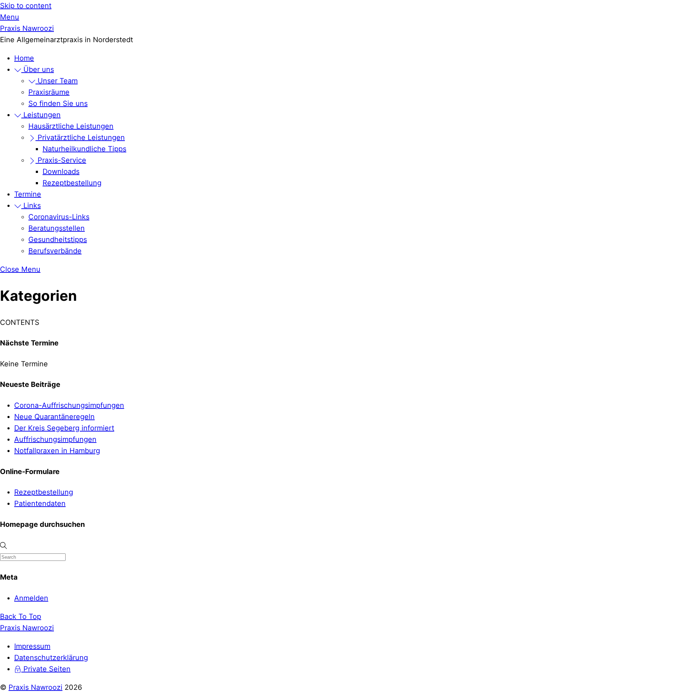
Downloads (61, 171)
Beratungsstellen (56, 228)
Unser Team (56, 81)
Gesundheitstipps (57, 239)
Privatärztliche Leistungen (80, 137)
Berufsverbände (55, 251)
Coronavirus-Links (58, 217)
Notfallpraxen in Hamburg (57, 450)
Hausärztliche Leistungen (71, 126)
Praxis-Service (60, 160)
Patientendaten (40, 503)
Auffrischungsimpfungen (55, 439)
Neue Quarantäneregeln (54, 416)
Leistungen (41, 115)
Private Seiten (46, 669)
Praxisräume (49, 92)
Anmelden (31, 598)
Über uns (37, 69)
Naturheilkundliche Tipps (84, 149)
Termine (27, 194)
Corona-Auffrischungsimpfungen (69, 405)
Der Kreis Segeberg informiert (64, 428)
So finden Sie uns (58, 103)
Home (24, 58)
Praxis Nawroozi (35, 687)
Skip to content (25, 5)
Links (31, 205)
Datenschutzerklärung (51, 657)
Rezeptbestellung (72, 183)
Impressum (32, 646)
